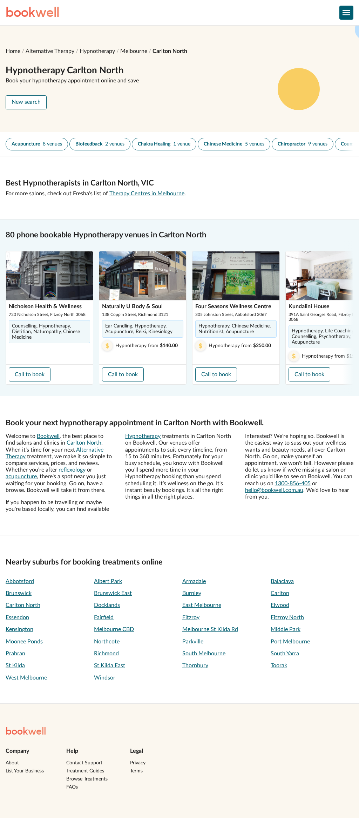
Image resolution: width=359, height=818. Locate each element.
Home (13, 51)
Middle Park (285, 629)
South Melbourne (203, 653)
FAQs (72, 787)
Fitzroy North (287, 617)
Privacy (137, 762)
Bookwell (48, 436)
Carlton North (170, 51)
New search (26, 102)
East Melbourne (201, 605)
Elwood (280, 605)
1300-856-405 (293, 483)
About (12, 762)
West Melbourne (26, 678)
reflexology (72, 470)
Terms (136, 771)
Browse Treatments (87, 779)
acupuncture (21, 476)
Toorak (279, 665)
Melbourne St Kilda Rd (210, 629)
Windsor (104, 678)
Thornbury (195, 665)
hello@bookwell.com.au (274, 490)
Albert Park (108, 581)
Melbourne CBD (114, 629)
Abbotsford (20, 581)
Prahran (15, 653)
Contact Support (84, 762)
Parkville (192, 641)
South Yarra (285, 653)
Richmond (106, 653)
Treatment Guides (85, 771)
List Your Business (25, 771)
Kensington (19, 629)
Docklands (107, 605)
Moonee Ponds (24, 641)
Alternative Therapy (50, 51)
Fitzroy (190, 617)
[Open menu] (346, 13)
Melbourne (133, 51)
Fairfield (104, 617)
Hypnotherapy (97, 51)
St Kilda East (109, 665)
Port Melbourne (290, 641)
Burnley (191, 593)
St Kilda (15, 665)
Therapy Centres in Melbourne (146, 193)
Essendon (17, 617)
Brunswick (19, 593)
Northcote (107, 641)
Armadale (194, 581)
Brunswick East (113, 593)
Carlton (280, 593)
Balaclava (282, 581)
